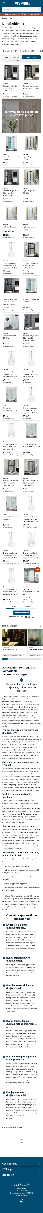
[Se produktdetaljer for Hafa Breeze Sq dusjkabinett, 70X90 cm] (11, 394)
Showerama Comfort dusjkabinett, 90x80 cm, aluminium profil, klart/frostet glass (30, 519)
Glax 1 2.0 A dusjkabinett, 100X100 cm (31, 591)
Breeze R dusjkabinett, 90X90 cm (11, 518)
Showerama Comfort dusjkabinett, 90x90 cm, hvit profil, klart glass (10, 265)
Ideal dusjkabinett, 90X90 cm (9, 337)
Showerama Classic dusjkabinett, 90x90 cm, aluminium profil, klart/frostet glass (30, 555)
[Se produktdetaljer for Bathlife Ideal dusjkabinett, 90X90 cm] (11, 322)
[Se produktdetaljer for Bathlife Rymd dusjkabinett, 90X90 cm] (31, 177)
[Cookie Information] (21, 1201)
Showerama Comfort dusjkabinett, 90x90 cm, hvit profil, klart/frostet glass (30, 374)
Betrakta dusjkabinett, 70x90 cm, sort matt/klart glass (31, 265)
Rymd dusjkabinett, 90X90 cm (30, 192)
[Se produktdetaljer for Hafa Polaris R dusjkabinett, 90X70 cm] (31, 285)
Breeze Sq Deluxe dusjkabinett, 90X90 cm (31, 445)
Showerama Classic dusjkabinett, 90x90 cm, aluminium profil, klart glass (10, 591)
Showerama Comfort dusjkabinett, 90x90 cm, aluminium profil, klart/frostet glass (10, 374)
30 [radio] (26, 617)
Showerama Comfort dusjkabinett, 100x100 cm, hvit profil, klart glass (31, 410)
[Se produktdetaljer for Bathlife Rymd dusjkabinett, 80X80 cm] (31, 143)
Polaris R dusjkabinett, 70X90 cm (11, 158)
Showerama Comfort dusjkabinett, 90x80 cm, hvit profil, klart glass (10, 555)
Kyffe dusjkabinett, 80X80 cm (29, 228)
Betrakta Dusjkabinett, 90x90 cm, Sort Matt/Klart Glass (11, 193)
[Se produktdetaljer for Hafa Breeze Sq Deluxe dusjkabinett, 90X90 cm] (31, 430)
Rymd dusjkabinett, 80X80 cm (30, 158)
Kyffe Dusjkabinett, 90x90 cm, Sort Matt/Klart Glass (10, 229)
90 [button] (33, 617)
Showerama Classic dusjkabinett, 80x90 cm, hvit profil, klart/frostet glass (10, 446)
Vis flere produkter (21, 612)
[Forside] (22, 3)
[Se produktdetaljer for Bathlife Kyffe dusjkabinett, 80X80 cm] (31, 213)
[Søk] (39, 9)
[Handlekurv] (39, 3)
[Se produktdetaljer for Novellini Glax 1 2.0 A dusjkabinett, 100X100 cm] (31, 575)
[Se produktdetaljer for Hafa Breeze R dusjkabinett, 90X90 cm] (11, 503)
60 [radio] (29, 617)
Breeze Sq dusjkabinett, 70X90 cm (11, 409)
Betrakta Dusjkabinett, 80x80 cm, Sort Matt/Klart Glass (11, 88)
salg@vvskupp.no (22, 1195)
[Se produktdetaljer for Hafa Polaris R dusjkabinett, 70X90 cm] (11, 143)
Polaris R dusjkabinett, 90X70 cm (31, 300)
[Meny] (4, 3)
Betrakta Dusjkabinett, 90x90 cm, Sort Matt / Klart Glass (31, 88)
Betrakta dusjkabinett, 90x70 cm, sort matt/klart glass (31, 483)
